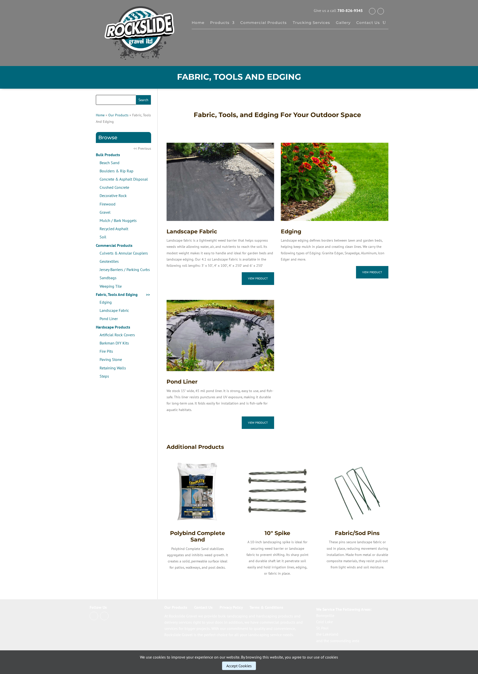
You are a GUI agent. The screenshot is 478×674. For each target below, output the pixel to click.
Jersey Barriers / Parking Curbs (125, 269)
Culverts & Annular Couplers (124, 253)
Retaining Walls (113, 367)
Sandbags (108, 277)
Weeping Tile (111, 286)
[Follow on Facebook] (372, 11)
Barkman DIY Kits (114, 342)
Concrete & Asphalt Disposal (124, 179)
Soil (103, 236)
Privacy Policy (231, 607)
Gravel (105, 212)
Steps (104, 376)
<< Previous (142, 148)
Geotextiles (109, 261)
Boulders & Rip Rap (116, 170)
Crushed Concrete (114, 187)
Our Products (118, 115)
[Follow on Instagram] (380, 11)
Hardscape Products (113, 327)
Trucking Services (311, 23)
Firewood (108, 204)
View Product (258, 278)
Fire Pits (106, 351)
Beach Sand (110, 162)
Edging (106, 302)
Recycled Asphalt (114, 228)
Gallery (343, 23)
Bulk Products (108, 154)
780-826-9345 (350, 10)
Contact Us (368, 23)
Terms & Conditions (266, 607)
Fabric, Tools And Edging (117, 294)
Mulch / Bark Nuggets (118, 220)
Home (198, 23)
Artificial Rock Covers (117, 334)
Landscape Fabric (114, 310)
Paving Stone (111, 359)
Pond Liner (109, 318)
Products (220, 23)
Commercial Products (263, 23)
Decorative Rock (113, 195)
